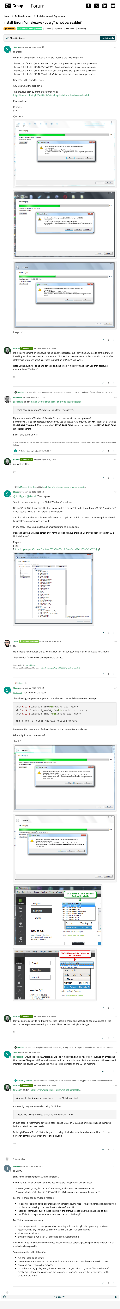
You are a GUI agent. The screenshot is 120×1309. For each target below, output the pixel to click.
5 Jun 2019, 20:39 (49, 1085)
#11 (114, 1166)
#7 (115, 688)
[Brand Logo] (24, 6)
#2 (115, 348)
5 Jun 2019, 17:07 (34, 1052)
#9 (115, 1052)
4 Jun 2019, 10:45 (49, 348)
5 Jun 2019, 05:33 (49, 1016)
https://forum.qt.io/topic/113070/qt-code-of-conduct (60, 667)
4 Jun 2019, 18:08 (34, 491)
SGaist (15, 641)
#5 (115, 491)
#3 (115, 397)
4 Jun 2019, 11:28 (38, 397)
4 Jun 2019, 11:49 (49, 459)
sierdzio (16, 348)
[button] (4, 1305)
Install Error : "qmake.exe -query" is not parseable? (56, 401)
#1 (115, 47)
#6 (115, 641)
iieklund (16, 1166)
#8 (115, 1016)
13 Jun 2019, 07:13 (35, 1166)
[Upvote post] (103, 339)
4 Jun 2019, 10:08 (34, 47)
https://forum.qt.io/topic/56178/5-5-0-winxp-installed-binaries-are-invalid (51, 95)
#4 (115, 459)
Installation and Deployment (31, 28)
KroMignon (17, 397)
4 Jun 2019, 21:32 (34, 688)
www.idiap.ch (31, 665)
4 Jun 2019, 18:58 (54, 641)
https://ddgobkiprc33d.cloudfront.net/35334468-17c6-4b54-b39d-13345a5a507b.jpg (56, 549)
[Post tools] (114, 339)
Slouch (16, 47)
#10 (114, 1085)
